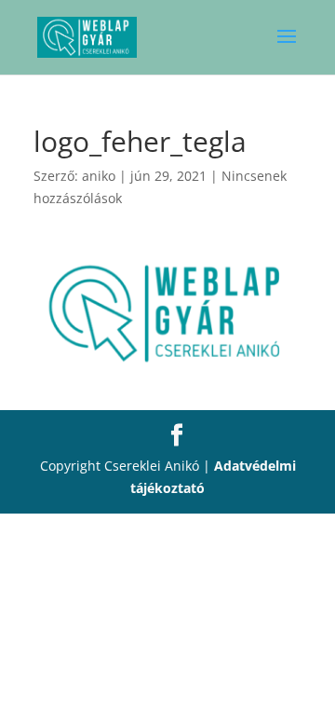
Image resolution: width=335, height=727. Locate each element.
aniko (98, 176)
